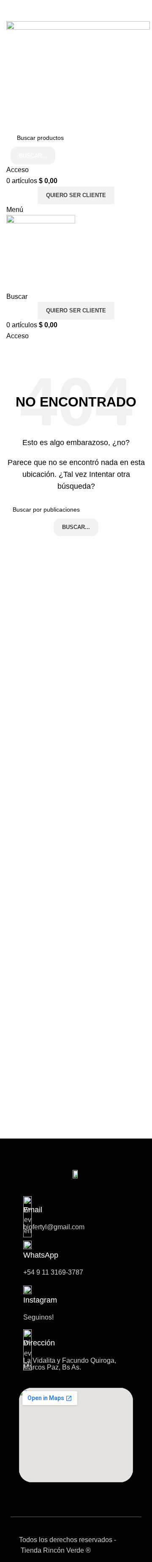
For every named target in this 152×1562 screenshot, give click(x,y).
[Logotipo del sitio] (78, 74)
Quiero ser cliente (76, 195)
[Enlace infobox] (76, 1302)
